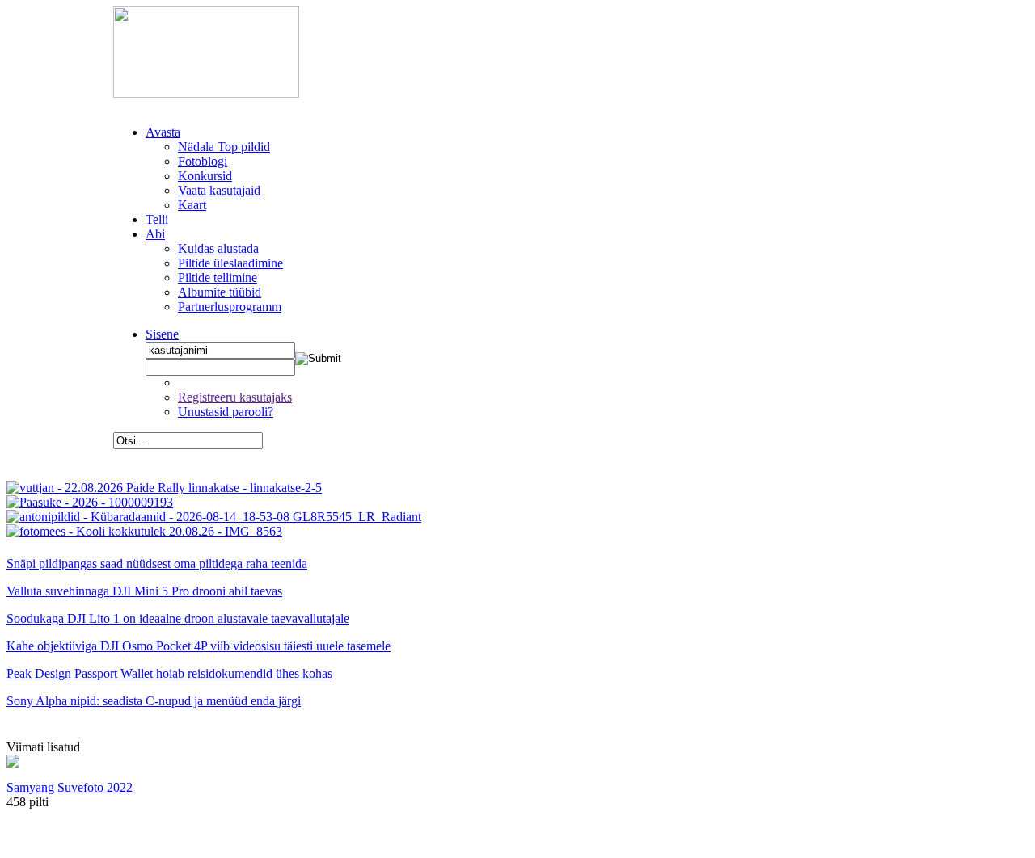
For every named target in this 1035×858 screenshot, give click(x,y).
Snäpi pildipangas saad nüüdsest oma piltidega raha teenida (156, 563)
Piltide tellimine (217, 277)
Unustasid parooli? (225, 411)
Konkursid (205, 176)
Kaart (192, 205)
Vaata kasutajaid (219, 190)
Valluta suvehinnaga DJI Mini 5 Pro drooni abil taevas (144, 591)
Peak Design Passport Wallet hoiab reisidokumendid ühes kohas (169, 673)
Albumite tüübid (219, 292)
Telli (157, 219)
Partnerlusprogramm (229, 306)
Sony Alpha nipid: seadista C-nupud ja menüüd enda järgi (153, 701)
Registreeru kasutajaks (235, 397)
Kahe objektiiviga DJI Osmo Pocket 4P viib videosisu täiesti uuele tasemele (198, 646)
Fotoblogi (202, 161)
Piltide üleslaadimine (230, 263)
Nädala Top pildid (224, 147)
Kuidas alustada (218, 248)
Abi (155, 234)
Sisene (162, 334)
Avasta (163, 132)
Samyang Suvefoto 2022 (69, 787)
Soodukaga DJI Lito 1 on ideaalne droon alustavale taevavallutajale (177, 618)
